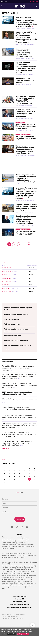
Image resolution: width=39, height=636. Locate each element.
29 (29, 479)
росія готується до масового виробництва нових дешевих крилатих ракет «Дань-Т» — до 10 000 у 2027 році (18, 443)
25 (9, 479)
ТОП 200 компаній (11, 319)
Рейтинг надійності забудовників (17, 345)
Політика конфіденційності (19, 604)
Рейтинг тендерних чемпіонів (16, 340)
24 (4, 479)
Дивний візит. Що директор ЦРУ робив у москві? (25, 80)
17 (4, 476)
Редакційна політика (19, 596)
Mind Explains (20, 122)
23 (34, 476)
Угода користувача (19, 601)
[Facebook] (12, 527)
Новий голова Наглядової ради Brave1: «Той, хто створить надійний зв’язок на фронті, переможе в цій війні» (26, 219)
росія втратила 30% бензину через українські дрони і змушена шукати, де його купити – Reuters (19, 434)
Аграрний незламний (12, 336)
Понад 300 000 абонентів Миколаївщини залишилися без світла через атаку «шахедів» (18, 368)
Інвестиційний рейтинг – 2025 (16, 314)
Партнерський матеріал (23, 134)
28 (24, 479)
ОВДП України (6, 262)
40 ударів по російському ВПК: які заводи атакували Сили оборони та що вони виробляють (26, 207)
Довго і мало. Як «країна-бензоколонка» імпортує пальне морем (26, 126)
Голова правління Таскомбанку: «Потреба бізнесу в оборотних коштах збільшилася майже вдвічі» (25, 113)
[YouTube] (27, 527)
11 (9, 473)
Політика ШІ (19, 599)
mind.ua (4, 557)
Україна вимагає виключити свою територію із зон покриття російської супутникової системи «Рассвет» (19, 376)
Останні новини (7, 361)
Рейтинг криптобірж (12, 324)
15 (29, 473)
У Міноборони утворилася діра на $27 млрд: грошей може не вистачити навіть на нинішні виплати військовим (19, 426)
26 (14, 479)
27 (19, 479)
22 (29, 476)
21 (24, 476)
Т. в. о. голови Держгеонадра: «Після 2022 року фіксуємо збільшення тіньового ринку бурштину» (25, 149)
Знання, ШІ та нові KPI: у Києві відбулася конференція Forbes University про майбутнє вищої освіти (19, 385)
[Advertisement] (19, 165)
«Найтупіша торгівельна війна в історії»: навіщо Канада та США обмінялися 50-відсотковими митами (25, 100)
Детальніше (11, 634)
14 (24, 473)
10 (4, 473)
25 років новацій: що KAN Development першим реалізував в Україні (26, 233)
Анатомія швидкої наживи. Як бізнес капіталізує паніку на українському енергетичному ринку (25, 52)
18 (9, 476)
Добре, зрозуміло (23, 634)
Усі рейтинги (7, 349)
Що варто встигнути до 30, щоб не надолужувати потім (26, 138)
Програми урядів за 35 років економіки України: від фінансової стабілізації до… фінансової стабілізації (26, 178)
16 (34, 473)
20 (19, 476)
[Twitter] (17, 527)
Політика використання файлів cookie (19, 607)
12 (14, 473)
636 (29, 244)
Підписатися (34, 1)
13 (19, 473)
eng (6, 1)
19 (14, 476)
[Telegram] (22, 527)
